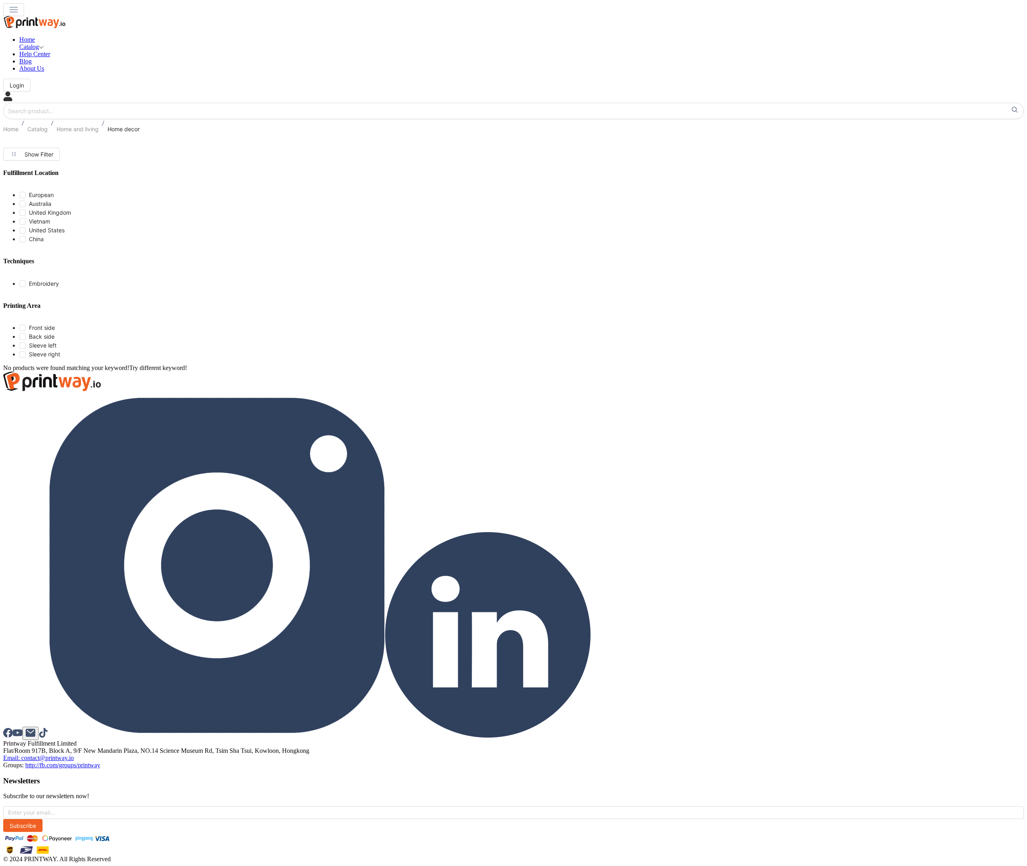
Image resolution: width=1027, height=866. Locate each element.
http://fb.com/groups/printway (62, 765)
